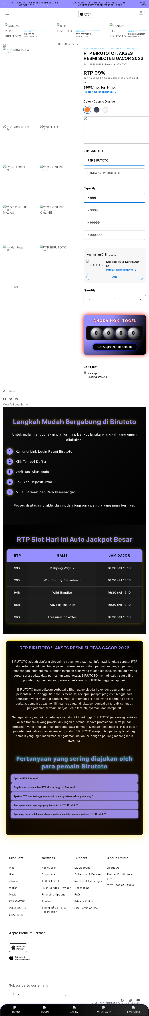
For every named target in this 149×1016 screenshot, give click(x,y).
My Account (82, 867)
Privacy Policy (83, 901)
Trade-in (47, 901)
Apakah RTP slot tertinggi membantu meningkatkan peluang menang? (53, 796)
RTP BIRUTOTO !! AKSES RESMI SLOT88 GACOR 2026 (34, 4)
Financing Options (53, 894)
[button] (9, 391)
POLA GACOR (17, 908)
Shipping (105, 78)
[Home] (66, 29)
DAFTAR (74, 1011)
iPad (12, 874)
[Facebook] (5, 399)
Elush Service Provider (56, 887)
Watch (13, 887)
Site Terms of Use (86, 908)
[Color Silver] (105, 110)
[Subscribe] (65, 994)
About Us (113, 867)
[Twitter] (11, 399)
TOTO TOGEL (51, 881)
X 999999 (94, 235)
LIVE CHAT (133, 1011)
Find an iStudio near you (120, 876)
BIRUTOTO (16, 914)
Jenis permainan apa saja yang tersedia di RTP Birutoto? (46, 805)
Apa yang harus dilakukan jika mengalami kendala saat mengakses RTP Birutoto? (60, 814)
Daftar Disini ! (43, 5)
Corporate (48, 874)
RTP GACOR (17, 901)
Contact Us (81, 887)
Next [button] (144, 4)
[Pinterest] (17, 399)
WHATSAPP (104, 1011)
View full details (13, 404)
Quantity (90, 290)
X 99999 (93, 222)
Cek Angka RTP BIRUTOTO (114, 346)
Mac (12, 867)
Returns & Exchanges (88, 881)
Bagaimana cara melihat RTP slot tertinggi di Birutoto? (44, 787)
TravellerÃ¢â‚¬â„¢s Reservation (54, 910)
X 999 (92, 197)
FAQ (77, 894)
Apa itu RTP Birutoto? (26, 778)
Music (13, 894)
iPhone (13, 881)
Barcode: (110, 64)
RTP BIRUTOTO (98, 160)
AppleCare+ (49, 867)
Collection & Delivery (88, 874)
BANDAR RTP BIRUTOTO (103, 173)
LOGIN (45, 1011)
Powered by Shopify (129, 1003)
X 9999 (92, 210)
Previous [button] (5, 4)
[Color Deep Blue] (97, 110)
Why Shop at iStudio (120, 885)
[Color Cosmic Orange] (87, 109)
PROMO (15, 1011)
